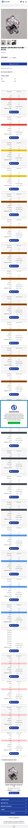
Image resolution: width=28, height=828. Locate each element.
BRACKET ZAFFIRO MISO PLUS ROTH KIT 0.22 (14, 785)
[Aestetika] (6, 2)
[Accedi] (23, 1)
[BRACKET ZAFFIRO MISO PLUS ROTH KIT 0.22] (26, 48)
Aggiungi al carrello (14, 112)
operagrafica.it (21, 822)
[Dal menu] (26, 1)
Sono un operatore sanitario (14, 422)
